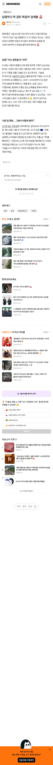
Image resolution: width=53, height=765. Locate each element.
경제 (5, 211)
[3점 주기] (26, 193)
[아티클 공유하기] (44, 23)
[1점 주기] (20, 193)
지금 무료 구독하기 (26, 760)
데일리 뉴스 (7, 12)
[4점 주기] (29, 193)
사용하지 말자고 (19, 76)
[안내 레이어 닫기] (50, 749)
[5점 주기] (32, 193)
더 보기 (45, 219)
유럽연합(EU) (22, 211)
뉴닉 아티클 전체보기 (26, 491)
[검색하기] (40, 3)
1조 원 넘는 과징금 (10, 126)
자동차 (34, 211)
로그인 (47, 4)
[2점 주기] (23, 193)
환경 (12, 211)
